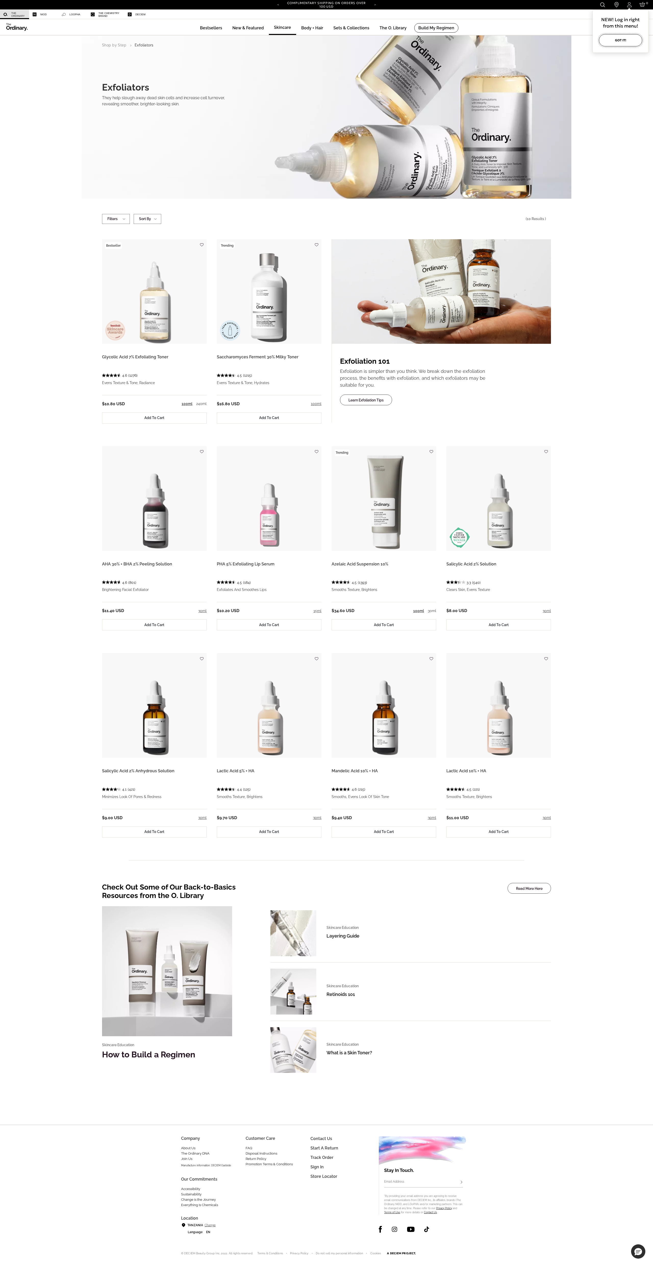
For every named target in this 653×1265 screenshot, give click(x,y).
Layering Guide (342, 936)
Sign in (317, 1167)
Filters (112, 219)
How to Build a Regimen (148, 1054)
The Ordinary (18, 14)
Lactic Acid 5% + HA (235, 770)
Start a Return (324, 1148)
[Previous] (278, 4)
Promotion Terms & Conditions (269, 1164)
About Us (188, 1148)
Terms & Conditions (270, 1253)
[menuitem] (14, 14)
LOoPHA (74, 14)
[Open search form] (602, 4)
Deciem (140, 14)
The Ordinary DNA (195, 1153)
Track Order (321, 1157)
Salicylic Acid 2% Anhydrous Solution (138, 770)
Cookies (375, 1253)
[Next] (375, 4)
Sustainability (191, 1194)
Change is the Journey (198, 1199)
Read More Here (529, 889)
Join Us (186, 1159)
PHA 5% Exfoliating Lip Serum (245, 564)
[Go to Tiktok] (426, 1229)
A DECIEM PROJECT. (401, 1253)
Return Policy (256, 1159)
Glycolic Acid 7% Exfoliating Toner (135, 357)
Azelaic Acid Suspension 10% (360, 564)
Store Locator (323, 1176)
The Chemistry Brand (108, 14)
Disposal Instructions (261, 1153)
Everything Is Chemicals (199, 1205)
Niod (43, 14)
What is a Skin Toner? (349, 1052)
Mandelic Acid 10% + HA (355, 770)
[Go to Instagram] (394, 1229)
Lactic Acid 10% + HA (466, 770)
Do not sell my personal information (339, 1253)
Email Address (394, 1181)
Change (210, 1225)
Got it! (620, 40)
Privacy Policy (444, 1208)
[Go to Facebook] (380, 1229)
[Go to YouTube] (411, 1229)
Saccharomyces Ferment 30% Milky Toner (257, 357)
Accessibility (190, 1189)
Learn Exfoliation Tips (366, 400)
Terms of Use (392, 1212)
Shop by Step (114, 45)
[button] (248, 28)
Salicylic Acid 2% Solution (471, 564)
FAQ (249, 1148)
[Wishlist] (201, 242)
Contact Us (430, 1212)
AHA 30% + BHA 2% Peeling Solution (137, 564)
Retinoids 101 (340, 994)
